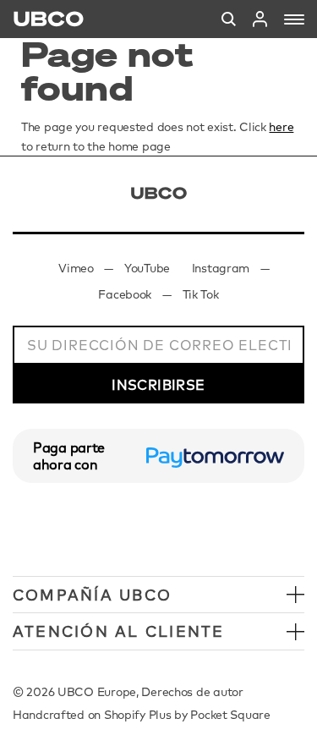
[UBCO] (159, 193)
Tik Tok (201, 294)
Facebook (124, 294)
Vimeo (76, 268)
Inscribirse (158, 384)
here (281, 126)
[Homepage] (49, 19)
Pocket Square (230, 714)
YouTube (147, 268)
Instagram (221, 268)
